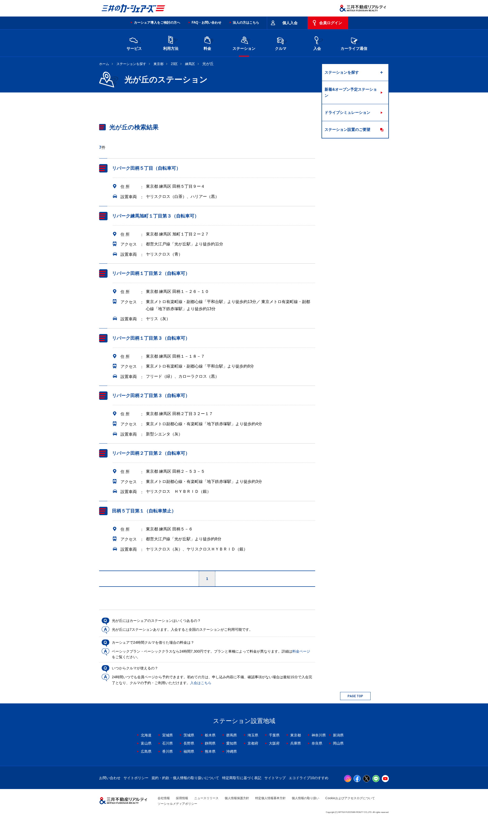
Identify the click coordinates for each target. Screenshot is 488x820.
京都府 (253, 743)
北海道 (146, 735)
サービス (134, 48)
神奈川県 (319, 735)
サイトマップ (275, 778)
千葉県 (274, 735)
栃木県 (210, 735)
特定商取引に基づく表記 (241, 778)
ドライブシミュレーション (347, 112)
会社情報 (164, 798)
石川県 (167, 743)
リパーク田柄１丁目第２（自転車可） (151, 273)
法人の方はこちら (246, 22)
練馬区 (190, 64)
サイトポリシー (136, 778)
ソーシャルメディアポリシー (177, 804)
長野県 (189, 743)
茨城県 (189, 735)
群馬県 (231, 735)
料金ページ (301, 651)
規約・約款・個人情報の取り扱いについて (185, 778)
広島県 (146, 751)
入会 (317, 48)
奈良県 (317, 743)
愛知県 (231, 743)
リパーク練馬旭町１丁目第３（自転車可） (155, 215)
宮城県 (167, 735)
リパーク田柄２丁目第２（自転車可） (151, 453)
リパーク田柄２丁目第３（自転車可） (151, 395)
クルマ (280, 48)
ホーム (104, 64)
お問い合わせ (109, 778)
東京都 (158, 64)
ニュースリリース (206, 798)
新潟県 (338, 735)
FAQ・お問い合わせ (206, 22)
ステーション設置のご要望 (347, 129)
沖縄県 (231, 751)
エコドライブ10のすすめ (308, 778)
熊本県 (210, 751)
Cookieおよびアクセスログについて (350, 798)
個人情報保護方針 (237, 798)
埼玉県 (253, 735)
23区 (174, 64)
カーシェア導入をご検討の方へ (157, 22)
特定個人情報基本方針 (270, 798)
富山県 (146, 743)
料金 (207, 48)
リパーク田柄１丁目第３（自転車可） (151, 338)
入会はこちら (200, 683)
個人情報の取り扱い (305, 798)
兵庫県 (295, 743)
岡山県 (338, 743)
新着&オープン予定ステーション (351, 92)
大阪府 (274, 743)
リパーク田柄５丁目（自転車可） (146, 168)
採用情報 (182, 798)
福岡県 (189, 751)
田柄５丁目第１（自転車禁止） (144, 510)
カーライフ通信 (354, 48)
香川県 (167, 751)
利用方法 (170, 48)
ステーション (244, 48)
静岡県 (210, 743)
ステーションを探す (131, 64)
